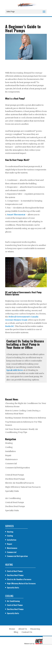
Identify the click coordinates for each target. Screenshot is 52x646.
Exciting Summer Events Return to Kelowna (25, 418)
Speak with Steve (14, 370)
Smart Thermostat (16, 214)
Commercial (11, 463)
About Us (22, 629)
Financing (35, 629)
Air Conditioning (13, 498)
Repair (8, 455)
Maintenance (11, 459)
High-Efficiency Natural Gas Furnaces (23, 487)
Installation (10, 451)
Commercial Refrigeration (17, 467)
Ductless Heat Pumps (15, 479)
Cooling (9, 447)
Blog (16, 632)
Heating (9, 443)
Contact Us (27, 632)
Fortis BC (9, 326)
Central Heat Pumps (14, 475)
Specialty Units (12, 491)
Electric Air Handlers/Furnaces (19, 483)
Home (12, 629)
